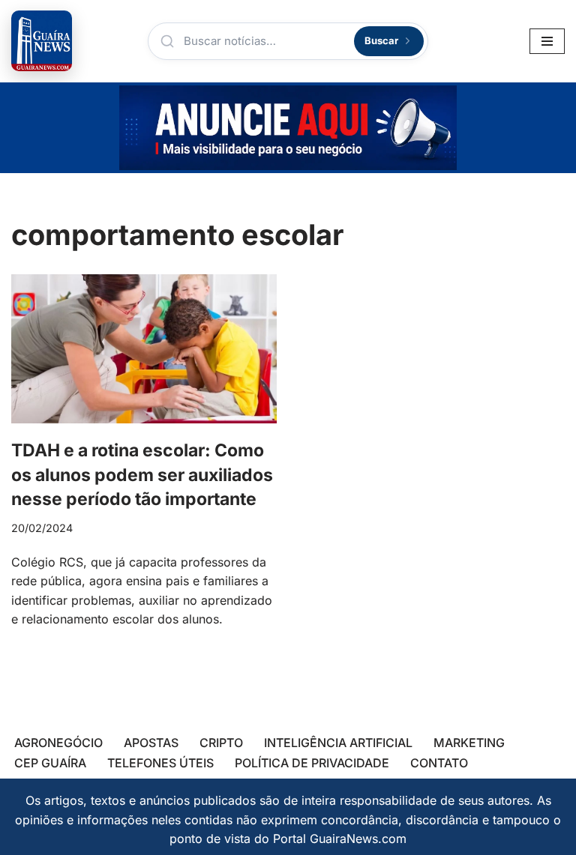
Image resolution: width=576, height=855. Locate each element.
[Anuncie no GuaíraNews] (288, 127)
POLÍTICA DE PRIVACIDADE (312, 762)
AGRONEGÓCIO (58, 742)
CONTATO (439, 762)
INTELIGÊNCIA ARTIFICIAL (338, 742)
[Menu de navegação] (547, 41)
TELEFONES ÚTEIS (160, 762)
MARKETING (469, 742)
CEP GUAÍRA (50, 762)
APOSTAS (151, 742)
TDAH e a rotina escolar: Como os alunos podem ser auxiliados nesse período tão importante (142, 474)
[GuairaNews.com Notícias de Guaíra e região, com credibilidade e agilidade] (41, 40)
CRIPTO (221, 742)
